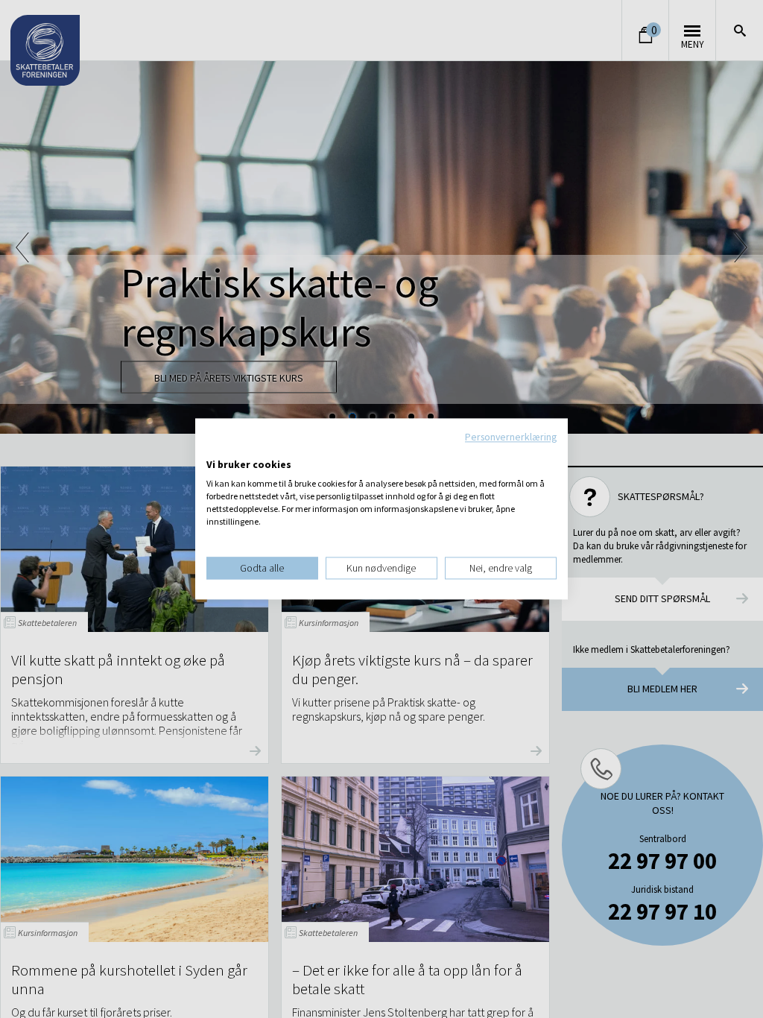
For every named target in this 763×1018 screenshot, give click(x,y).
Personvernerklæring (511, 436)
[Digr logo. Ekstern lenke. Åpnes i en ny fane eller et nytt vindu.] (216, 449)
